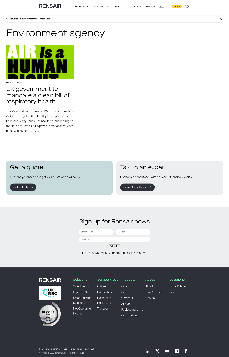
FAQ (41, 349)
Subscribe (114, 246)
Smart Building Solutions (82, 300)
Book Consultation (135, 187)
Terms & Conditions (53, 349)
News (161, 6)
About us (150, 6)
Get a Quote (21, 187)
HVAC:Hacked (79, 6)
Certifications (129, 315)
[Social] (187, 6)
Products (133, 6)
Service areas (113, 6)
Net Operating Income (82, 311)
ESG (92, 349)
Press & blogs (46, 19)
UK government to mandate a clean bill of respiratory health (38, 96)
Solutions (98, 6)
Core (124, 292)
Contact (177, 6)
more (36, 130)
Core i (125, 286)
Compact (127, 298)
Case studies (12, 19)
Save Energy (81, 286)
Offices (101, 286)
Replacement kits (132, 309)
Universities (104, 292)
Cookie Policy (69, 349)
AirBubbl (126, 303)
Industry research (29, 19)
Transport (103, 308)
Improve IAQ (80, 292)
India (172, 292)
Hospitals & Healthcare (104, 300)
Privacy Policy (83, 349)
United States (178, 286)
